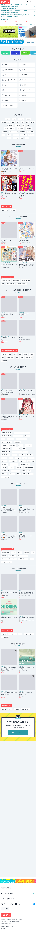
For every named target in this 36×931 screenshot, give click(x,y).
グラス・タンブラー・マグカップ (20, 451)
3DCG (27, 138)
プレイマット (19, 467)
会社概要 (3, 919)
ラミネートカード (29, 467)
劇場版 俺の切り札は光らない (9, 314)
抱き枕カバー (17, 442)
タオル (10, 458)
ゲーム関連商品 (5, 637)
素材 (13, 122)
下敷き (18, 473)
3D (28, 125)
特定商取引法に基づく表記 (7, 926)
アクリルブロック (6, 454)
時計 (29, 470)
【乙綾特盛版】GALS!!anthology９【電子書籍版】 (9, 169)
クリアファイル (16, 448)
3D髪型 (3, 532)
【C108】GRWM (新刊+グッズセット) (9, 264)
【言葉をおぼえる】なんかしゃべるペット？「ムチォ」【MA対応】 (9, 509)
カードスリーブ (5, 470)
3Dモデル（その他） (6, 562)
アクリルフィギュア (5, 389)
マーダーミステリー (28, 634)
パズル (23, 470)
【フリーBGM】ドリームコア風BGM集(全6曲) (26, 668)
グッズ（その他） (23, 389)
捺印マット (11, 473)
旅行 (17, 357)
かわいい (28, 119)
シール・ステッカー (18, 435)
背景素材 (5, 131)
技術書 (14, 354)
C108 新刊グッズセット (24, 240)
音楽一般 (3, 666)
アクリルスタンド (14, 131)
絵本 (20, 354)
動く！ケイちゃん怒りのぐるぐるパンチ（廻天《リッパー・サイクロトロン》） (9, 391)
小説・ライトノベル (5, 312)
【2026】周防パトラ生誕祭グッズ (26, 391)
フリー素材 (23, 135)
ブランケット (22, 461)
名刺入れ (4, 467)
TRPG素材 (22, 131)
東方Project (10, 125)
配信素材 (18, 125)
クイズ (20, 336)
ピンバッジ (4, 461)
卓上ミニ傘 (30, 473)
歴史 (22, 357)
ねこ (18, 122)
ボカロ (10, 709)
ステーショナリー (6, 448)
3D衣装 (20, 505)
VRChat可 (15, 138)
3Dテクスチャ (12, 555)
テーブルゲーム (12, 634)
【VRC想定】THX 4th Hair (25, 536)
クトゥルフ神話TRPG (10, 128)
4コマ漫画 (12, 210)
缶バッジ (27, 435)
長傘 (24, 473)
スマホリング (5, 464)
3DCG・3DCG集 (10, 283)
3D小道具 (3, 505)
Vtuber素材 (30, 131)
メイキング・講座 (26, 280)
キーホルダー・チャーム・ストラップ (22, 432)
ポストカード (11, 439)
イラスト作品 (4, 238)
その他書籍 (21, 312)
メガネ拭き (21, 454)
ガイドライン (4, 921)
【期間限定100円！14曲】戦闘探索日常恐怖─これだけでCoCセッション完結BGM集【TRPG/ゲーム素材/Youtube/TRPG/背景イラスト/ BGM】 (9, 668)
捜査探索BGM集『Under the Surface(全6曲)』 (26, 693)
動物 (22, 138)
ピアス (9, 135)
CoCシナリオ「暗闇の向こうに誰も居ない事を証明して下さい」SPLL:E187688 (26, 593)
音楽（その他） (4, 691)
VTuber (14, 119)
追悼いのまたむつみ (6, 240)
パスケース (4, 458)
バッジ (3, 439)
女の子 (32, 122)
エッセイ (32, 354)
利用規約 (9, 919)
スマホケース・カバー (7, 442)
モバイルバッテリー (24, 464)
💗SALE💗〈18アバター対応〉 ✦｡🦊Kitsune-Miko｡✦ (9, 536)
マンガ (9, 138)
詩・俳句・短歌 (10, 357)
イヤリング (31, 135)
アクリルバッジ (12, 461)
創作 (27, 122)
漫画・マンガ (4, 166)
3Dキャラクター (5, 552)
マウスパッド (31, 461)
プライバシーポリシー (14, 921)
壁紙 (3, 283)
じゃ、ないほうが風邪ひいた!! (26, 168)
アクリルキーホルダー (7, 432)
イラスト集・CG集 (23, 238)
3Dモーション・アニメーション (9, 558)
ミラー (24, 458)
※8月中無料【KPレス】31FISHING (9, 618)
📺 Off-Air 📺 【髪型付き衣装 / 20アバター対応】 (26, 509)
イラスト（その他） (21, 283)
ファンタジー (20, 128)
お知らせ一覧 (4, 19)
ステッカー (28, 128)
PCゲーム (21, 616)
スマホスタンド (13, 464)
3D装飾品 (26, 552)
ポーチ (23, 448)
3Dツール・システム (23, 555)
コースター (17, 458)
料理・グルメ (29, 357)
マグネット (31, 458)
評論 (3, 357)
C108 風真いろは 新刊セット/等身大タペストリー (9, 416)
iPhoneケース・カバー (21, 439)
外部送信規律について (6, 923)
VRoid (31, 558)
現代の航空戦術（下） (24, 314)
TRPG (2, 590)
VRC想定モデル (5, 122)
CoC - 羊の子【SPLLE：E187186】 (9, 593)
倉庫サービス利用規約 (17, 919)
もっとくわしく (18, 732)
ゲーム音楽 (16, 709)
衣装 (23, 125)
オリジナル (21, 119)
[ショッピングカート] (30, 2)
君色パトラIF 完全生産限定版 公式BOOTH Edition (26, 618)
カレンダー (29, 454)
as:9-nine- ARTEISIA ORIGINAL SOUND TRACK (9, 693)
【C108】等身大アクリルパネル (26, 416)
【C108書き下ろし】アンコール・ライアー (8, 338)
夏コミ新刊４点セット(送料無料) (8, 194)
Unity (3, 135)
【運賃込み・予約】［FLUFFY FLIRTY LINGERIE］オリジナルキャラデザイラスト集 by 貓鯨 (26, 264)
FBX (22, 122)
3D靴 (32, 552)
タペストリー (4, 414)
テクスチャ (15, 135)
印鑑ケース (4, 473)
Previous (1, 32)
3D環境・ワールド (23, 558)
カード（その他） (15, 470)
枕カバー (21, 445)
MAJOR (21, 337)
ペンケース (11, 467)
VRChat (7, 119)
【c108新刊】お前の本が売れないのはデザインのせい (26, 194)
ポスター (14, 454)
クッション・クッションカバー (9, 445)
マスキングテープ (6, 451)
